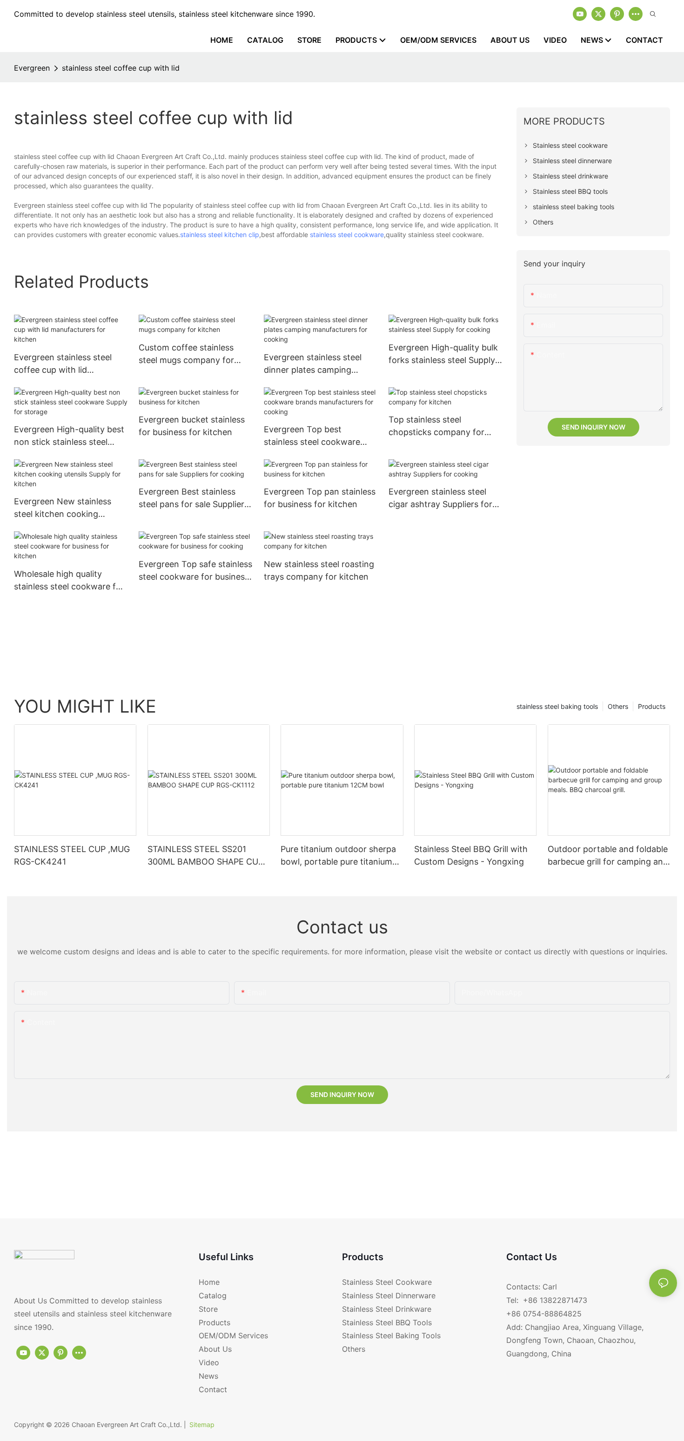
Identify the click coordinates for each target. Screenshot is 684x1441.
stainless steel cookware (347, 234)
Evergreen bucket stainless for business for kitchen (192, 426)
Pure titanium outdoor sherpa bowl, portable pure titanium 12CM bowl (338, 856)
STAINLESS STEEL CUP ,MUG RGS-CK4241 (72, 855)
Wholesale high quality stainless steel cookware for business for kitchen (69, 581)
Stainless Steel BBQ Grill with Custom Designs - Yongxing (471, 855)
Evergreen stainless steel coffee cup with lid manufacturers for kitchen (65, 364)
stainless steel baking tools (557, 706)
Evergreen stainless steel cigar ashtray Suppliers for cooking (440, 498)
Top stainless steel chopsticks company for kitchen (436, 426)
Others (618, 706)
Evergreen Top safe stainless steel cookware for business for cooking (195, 571)
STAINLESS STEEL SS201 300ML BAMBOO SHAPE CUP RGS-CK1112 (205, 856)
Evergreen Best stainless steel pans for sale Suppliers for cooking (193, 498)
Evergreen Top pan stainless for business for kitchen (320, 498)
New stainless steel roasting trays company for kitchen (319, 570)
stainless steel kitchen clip (219, 234)
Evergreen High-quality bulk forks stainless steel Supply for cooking (443, 354)
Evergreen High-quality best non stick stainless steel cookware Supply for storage (69, 436)
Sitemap (202, 1424)
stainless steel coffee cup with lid (121, 68)
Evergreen (32, 68)
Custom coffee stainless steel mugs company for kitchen (186, 354)
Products (651, 706)
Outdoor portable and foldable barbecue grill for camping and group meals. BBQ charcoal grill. (608, 856)
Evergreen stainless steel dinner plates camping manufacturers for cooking (316, 364)
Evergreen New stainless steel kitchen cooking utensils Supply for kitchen (66, 508)
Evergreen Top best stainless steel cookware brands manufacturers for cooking (314, 436)
